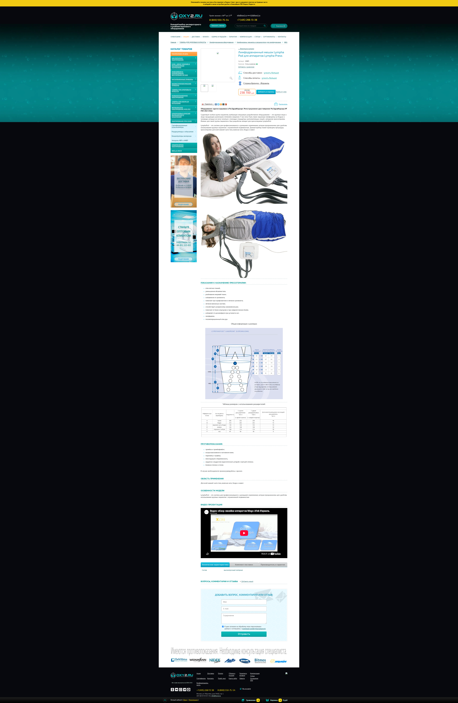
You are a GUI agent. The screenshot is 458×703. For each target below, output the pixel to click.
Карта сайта (233, 678)
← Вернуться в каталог (246, 49)
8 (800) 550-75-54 (219, 19)
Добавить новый (247, 581)
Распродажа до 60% (180, 54)
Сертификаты (269, 37)
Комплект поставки (244, 564)
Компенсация (246, 37)
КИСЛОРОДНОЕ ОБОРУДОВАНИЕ (178, 59)
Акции (186, 37)
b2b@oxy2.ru (255, 15)
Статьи (257, 37)
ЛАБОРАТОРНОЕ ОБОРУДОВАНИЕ (178, 145)
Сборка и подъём (218, 37)
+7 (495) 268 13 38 (205, 690)
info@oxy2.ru (242, 15)
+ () (247, 19)
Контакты (282, 37)
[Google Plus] (226, 104)
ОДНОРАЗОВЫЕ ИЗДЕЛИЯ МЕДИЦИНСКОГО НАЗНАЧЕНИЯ (181, 115)
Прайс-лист (222, 678)
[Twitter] (218, 104)
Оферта (242, 678)
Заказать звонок (217, 25)
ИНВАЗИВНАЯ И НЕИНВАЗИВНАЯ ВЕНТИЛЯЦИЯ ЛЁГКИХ (180, 73)
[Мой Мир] (223, 104)
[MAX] (189, 691)
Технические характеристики (215, 564)
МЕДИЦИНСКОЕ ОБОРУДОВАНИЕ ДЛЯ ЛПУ (181, 108)
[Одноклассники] (221, 104)
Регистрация (193, 700)
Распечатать (283, 104)
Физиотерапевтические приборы (181, 84)
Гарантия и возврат (243, 674)
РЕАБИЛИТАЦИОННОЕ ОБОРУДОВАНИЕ (180, 96)
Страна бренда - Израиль (256, 83)
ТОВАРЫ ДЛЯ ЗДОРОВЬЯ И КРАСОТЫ (181, 90)
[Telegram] (185, 691)
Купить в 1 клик (281, 92)
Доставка (196, 37)
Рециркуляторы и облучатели (182, 132)
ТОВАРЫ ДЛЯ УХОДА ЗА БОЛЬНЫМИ (180, 102)
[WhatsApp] (181, 691)
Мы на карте (246, 689)
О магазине (176, 37)
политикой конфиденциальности (254, 629)
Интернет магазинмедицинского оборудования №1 (186, 16)
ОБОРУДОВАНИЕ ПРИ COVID (182, 121)
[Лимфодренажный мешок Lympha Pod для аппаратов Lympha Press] (218, 65)
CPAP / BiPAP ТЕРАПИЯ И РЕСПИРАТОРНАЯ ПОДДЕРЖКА (181, 65)
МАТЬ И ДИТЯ (177, 151)
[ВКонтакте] (216, 104)
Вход (185, 700)
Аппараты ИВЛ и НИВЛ (180, 140)
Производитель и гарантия (273, 564)
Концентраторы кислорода (181, 136)
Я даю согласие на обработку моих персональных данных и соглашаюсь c (245, 627)
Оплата (206, 37)
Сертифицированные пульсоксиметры (179, 126)
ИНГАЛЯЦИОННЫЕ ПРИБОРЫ (182, 79)
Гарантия (233, 37)
